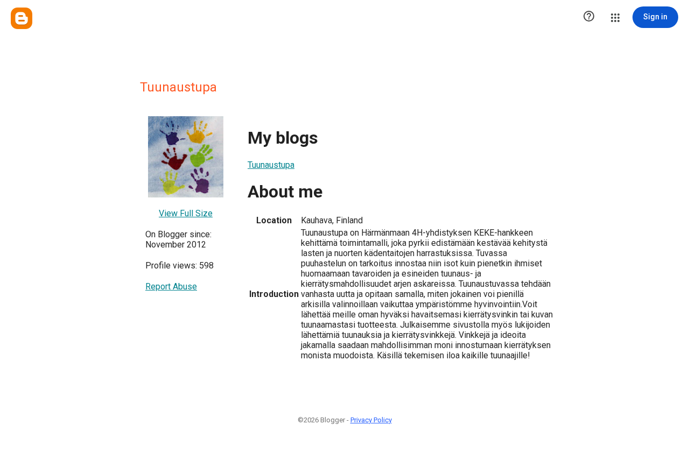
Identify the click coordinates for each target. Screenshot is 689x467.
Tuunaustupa (271, 165)
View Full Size (186, 213)
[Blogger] (21, 18)
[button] (589, 17)
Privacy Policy (371, 420)
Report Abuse (171, 286)
